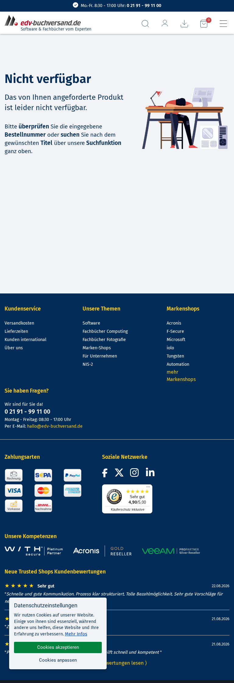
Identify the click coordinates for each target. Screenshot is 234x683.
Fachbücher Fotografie (104, 339)
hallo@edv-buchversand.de (55, 426)
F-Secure (175, 331)
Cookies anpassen (58, 660)
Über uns (14, 347)
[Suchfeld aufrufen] (145, 23)
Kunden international (25, 339)
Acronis (174, 323)
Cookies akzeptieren (58, 647)
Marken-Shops (97, 347)
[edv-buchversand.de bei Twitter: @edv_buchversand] (119, 474)
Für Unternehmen (100, 356)
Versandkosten (19, 323)
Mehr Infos (76, 634)
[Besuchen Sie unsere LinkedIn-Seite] (151, 474)
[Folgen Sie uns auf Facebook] (105, 474)
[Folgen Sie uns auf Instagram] (135, 474)
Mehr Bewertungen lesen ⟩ (117, 663)
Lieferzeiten (16, 331)
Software (91, 323)
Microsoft (176, 339)
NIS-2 (88, 364)
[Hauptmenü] (223, 23)
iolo (170, 347)
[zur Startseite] (45, 20)
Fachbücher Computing (105, 331)
